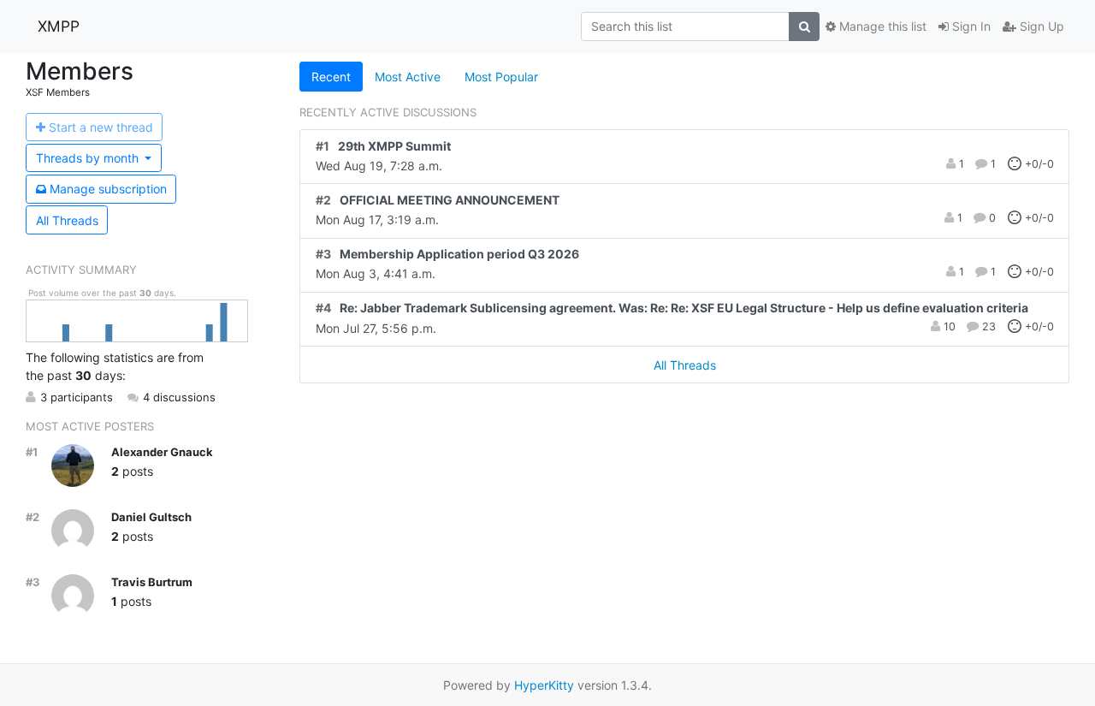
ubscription (108, 188)
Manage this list (881, 26)
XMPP (59, 26)
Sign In (970, 26)
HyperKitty (544, 685)
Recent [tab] (331, 76)
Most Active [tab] (408, 76)
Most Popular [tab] (501, 76)
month (89, 158)
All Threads (67, 220)
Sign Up (1040, 26)
